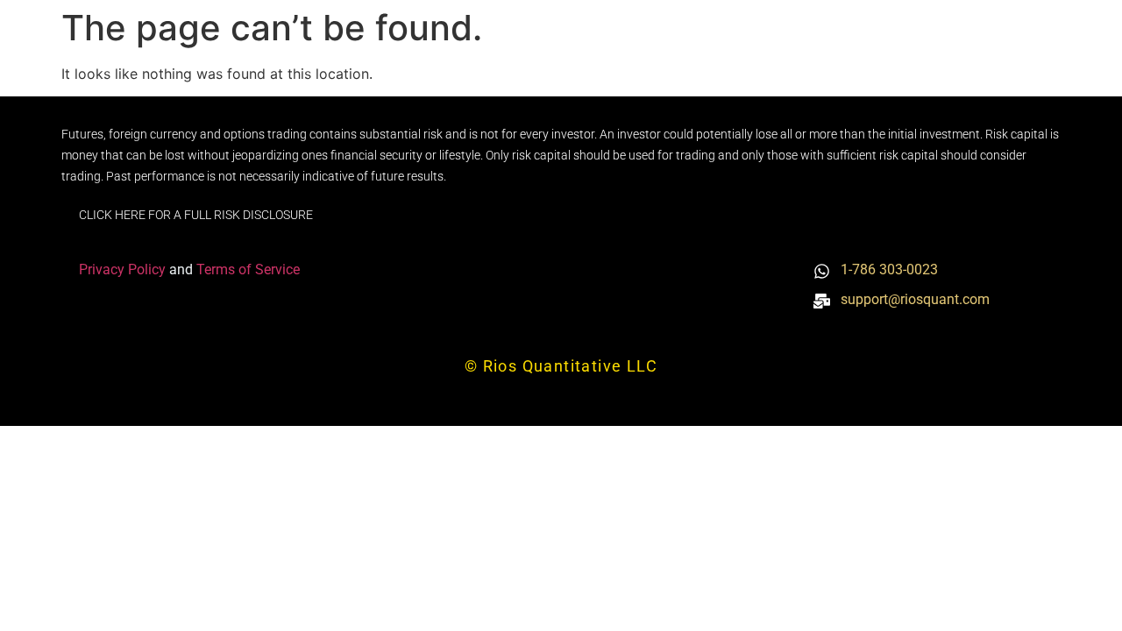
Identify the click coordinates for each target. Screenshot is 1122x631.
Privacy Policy (124, 269)
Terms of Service (248, 269)
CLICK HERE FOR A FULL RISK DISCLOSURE (196, 215)
